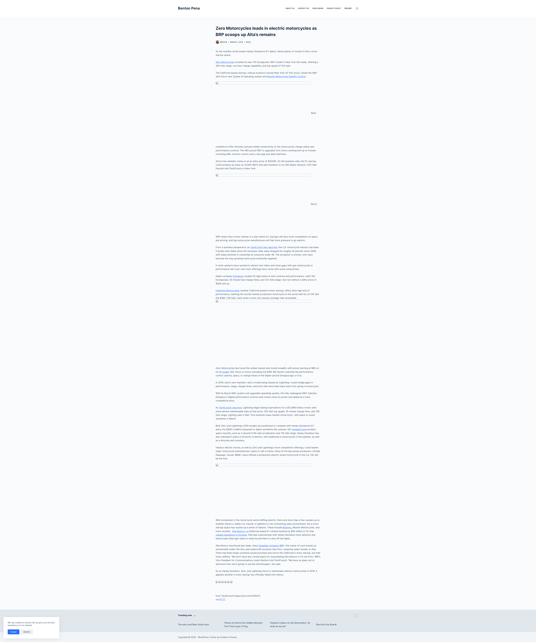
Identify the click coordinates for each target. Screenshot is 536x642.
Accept (13, 632)
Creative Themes (228, 637)
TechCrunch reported (230, 407)
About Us (290, 8)
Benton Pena (189, 8)
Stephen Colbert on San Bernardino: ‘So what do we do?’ (290, 624)
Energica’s (238, 276)
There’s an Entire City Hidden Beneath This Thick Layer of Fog (243, 624)
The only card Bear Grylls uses (193, 624)
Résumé (347, 8)
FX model (224, 371)
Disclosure (318, 8)
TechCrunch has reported (263, 247)
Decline (27, 632)
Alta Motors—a (240, 531)
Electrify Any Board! (326, 624)
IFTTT (222, 599)
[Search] (357, 8)
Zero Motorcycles (225, 62)
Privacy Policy (334, 8)
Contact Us (303, 8)
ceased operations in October (231, 534)
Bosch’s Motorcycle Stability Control (286, 76)
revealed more (299, 429)
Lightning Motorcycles (227, 290)
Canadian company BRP (271, 545)
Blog (248, 42)
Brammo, (288, 527)
